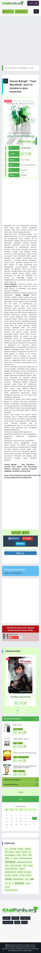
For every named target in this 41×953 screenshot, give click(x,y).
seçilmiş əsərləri (18, 879)
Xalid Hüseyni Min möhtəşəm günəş (24, 753)
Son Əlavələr (25, 918)
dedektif (17, 852)
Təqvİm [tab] (20, 792)
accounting (12, 849)
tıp (9, 883)
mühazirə (22, 869)
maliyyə (30, 865)
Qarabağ (7, 875)
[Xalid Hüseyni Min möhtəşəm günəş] (7, 756)
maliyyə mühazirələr (11, 869)
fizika (29, 855)
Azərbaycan (24, 170)
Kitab (14, 68)
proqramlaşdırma (10, 872)
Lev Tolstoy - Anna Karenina (20, 697)
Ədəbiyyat (19, 883)
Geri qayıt (17, 533)
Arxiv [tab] (20, 799)
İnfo (26, 533)
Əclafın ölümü (17, 725)
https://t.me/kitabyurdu (13, 573)
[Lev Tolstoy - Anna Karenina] (20, 674)
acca (6, 849)
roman (8, 878)
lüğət (24, 865)
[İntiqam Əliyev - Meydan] (7, 742)
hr (11, 858)
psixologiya (27, 872)
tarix (32, 879)
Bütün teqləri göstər (11, 890)
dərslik (19, 855)
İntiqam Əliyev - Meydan (21, 739)
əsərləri (7, 887)
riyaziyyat (15, 875)
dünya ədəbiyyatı (10, 855)
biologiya (20, 849)
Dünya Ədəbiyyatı (22, 68)
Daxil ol (8, 11)
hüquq (15, 858)
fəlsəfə (7, 858)
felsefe (25, 855)
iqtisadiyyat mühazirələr (24, 862)
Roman (20, 729)
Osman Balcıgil (25, 160)
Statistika (15, 918)
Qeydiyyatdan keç (21, 11)
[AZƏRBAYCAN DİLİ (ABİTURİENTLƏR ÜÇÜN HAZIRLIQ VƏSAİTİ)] (7, 770)
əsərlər (28, 883)
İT (12, 883)
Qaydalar (6, 918)
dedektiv (24, 852)
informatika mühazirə (25, 858)
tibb (6, 883)
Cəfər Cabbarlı (9, 852)
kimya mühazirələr (16, 865)
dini (30, 852)
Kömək (24, 922)
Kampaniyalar (8, 922)
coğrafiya (28, 849)
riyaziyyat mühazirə (25, 875)
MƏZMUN (8, 101)
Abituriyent (21, 771)
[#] (13, 3)
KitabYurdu (8, 68)
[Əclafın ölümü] (7, 727)
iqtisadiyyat (10, 861)
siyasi (26, 879)
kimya (7, 865)
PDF (8, 659)
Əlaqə (17, 922)
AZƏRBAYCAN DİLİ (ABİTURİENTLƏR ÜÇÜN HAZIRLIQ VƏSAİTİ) (24, 767)
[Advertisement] (20, 37)
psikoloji (20, 872)
